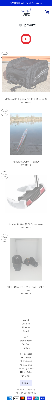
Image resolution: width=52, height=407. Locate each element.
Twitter (27, 357)
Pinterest (27, 361)
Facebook (27, 354)
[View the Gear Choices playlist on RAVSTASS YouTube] (26, 39)
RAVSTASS (30, 389)
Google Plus (28, 368)
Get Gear (26, 344)
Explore (26, 348)
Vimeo (27, 376)
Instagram (27, 365)
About (26, 320)
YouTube (27, 372)
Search (26, 331)
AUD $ (25, 383)
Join (26, 337)
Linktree (26, 327)
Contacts (26, 323)
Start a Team (26, 340)
